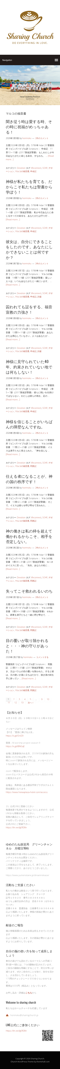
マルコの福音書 (22, 171)
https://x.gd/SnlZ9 (14, 735)
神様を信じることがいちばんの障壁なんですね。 (29, 424)
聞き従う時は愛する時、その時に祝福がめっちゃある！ (29, 126)
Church (14, 1061)
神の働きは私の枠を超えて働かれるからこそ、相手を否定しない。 (29, 536)
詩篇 (39, 296)
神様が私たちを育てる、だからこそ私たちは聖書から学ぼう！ (29, 186)
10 (48, 699)
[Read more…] (13, 219)
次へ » (30, 702)
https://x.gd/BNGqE (15, 746)
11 (9, 702)
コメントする (42, 657)
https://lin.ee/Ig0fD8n (16, 827)
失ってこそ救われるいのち (29, 591)
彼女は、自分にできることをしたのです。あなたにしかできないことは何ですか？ (29, 249)
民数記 (33, 466)
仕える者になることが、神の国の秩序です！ (29, 478)
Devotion (21, 168)
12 (15, 702)
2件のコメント (41, 138)
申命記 (33, 171)
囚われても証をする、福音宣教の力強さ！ (29, 309)
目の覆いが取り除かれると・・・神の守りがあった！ (27, 645)
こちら (28, 992)
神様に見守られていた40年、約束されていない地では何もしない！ (29, 367)
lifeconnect (36, 168)
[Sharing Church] (30, 45)
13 (22, 702)
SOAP (44, 168)
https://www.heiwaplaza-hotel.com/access (27, 792)
